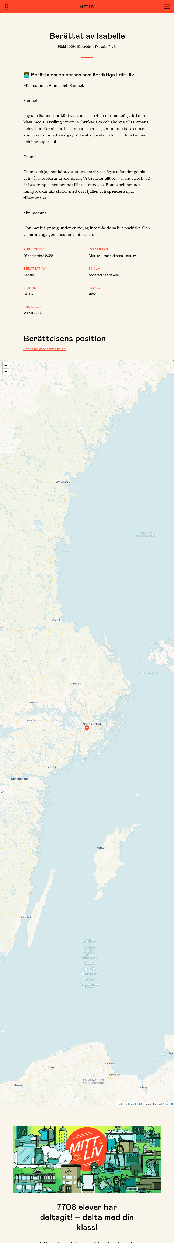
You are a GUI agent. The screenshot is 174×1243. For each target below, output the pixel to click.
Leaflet (120, 1103)
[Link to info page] (6, 7)
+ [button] (5, 365)
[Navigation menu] (167, 7)
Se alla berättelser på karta (44, 348)
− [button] (5, 371)
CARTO (169, 1103)
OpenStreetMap (136, 1103)
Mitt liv (87, 7)
